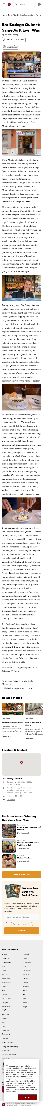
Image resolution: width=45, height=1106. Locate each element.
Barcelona (6, 719)
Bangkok (26, 954)
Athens (4, 954)
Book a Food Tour (22, 874)
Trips (3, 1023)
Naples (25, 978)
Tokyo (25, 1007)
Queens (4, 995)
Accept (28, 1097)
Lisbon (4, 970)
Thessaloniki (6, 1007)
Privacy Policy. (11, 1092)
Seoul (25, 999)
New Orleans (6, 982)
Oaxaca (25, 982)
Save (22, 39)
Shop (4, 1027)
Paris (3, 991)
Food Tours (5, 1015)
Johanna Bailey (11, 34)
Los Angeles (27, 970)
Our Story (5, 1039)
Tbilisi (25, 1003)
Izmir (24, 966)
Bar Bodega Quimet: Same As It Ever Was (27, 15)
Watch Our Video (8, 1043)
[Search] (16, 4)
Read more (6, 736)
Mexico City (6, 978)
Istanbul (4, 966)
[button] (21, 763)
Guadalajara (27, 962)
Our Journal (6, 1031)
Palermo (25, 987)
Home (4, 15)
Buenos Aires (6, 962)
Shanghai (5, 1003)
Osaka (4, 987)
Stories (10, 15)
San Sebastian (6, 999)
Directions (11, 799)
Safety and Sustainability (10, 1047)
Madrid (4, 974)
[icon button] (4, 4)
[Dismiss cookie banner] (36, 1062)
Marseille (26, 974)
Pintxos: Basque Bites (12, 722)
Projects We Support (9, 1055)
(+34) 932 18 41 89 (14, 796)
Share (9, 39)
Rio (24, 995)
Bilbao (25, 958)
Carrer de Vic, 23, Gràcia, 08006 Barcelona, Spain (19, 783)
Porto (24, 991)
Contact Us (5, 1059)
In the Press (6, 1051)
